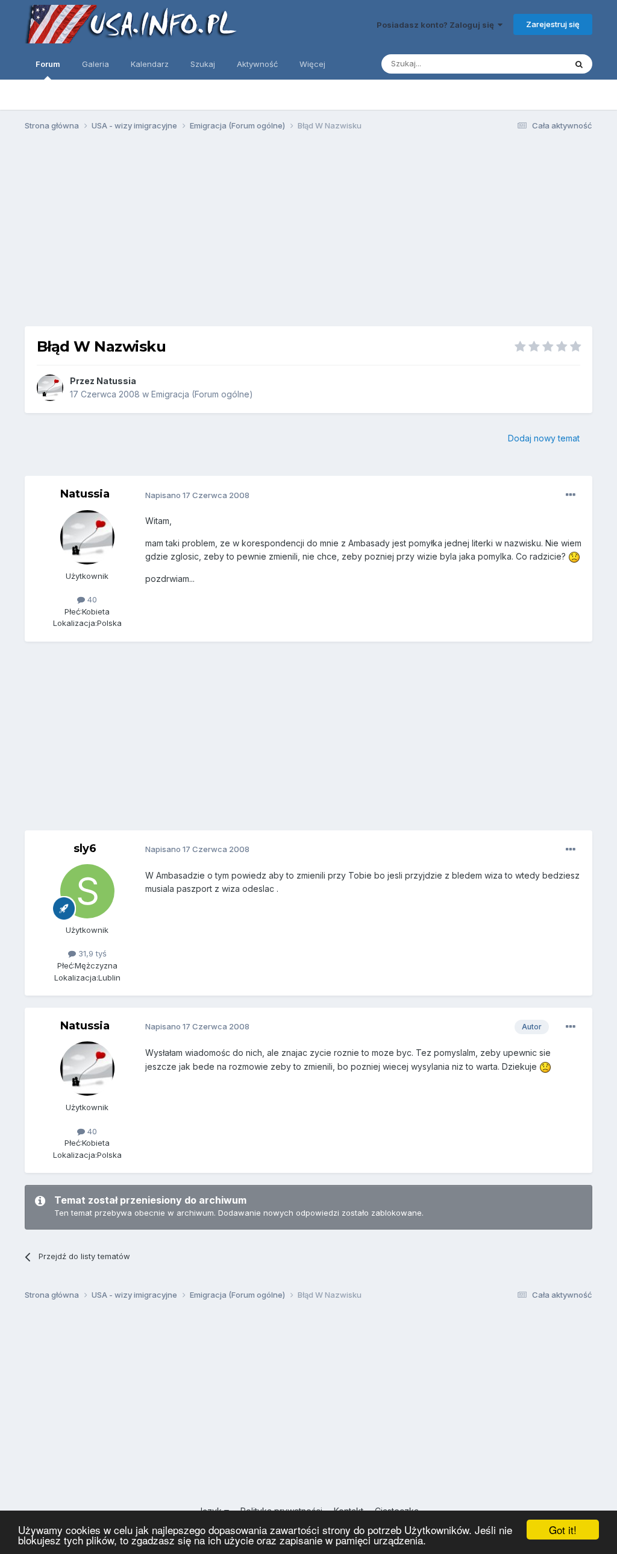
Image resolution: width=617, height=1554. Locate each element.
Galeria (95, 64)
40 (91, 599)
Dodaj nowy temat (544, 438)
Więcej (312, 64)
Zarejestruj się (553, 24)
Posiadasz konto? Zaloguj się (437, 25)
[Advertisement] (308, 234)
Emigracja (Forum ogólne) (202, 394)
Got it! (563, 1529)
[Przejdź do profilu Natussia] (50, 387)
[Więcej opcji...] (571, 495)
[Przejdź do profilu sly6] (87, 891)
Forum (48, 64)
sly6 (85, 848)
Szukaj (202, 64)
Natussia (116, 381)
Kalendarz (150, 64)
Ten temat (531, 63)
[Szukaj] (579, 64)
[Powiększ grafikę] (574, 556)
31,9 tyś (91, 953)
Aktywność (257, 64)
